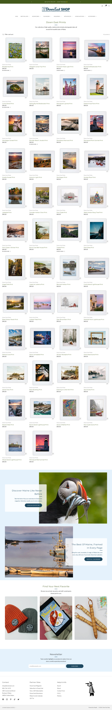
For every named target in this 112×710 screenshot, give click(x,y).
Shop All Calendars (93, 559)
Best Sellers (24, 16)
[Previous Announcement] (32, 2)
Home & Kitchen (79, 16)
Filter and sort (9, 34)
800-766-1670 (6, 688)
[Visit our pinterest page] (11, 699)
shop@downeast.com (8, 686)
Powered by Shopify (93, 707)
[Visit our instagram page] (7, 699)
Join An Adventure (33, 505)
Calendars (46, 16)
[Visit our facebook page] (3, 699)
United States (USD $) (8, 707)
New (16, 16)
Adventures (35, 16)
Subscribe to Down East (36, 688)
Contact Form (61, 691)
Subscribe (74, 666)
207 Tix (32, 698)
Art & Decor (67, 16)
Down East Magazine (36, 686)
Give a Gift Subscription (36, 691)
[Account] (102, 5)
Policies (59, 696)
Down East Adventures (36, 693)
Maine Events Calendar (36, 696)
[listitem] (56, 2)
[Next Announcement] (81, 2)
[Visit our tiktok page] (14, 699)
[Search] (109, 5)
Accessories (91, 16)
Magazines (57, 16)
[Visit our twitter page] (18, 699)
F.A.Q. (59, 693)
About (59, 688)
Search (59, 686)
